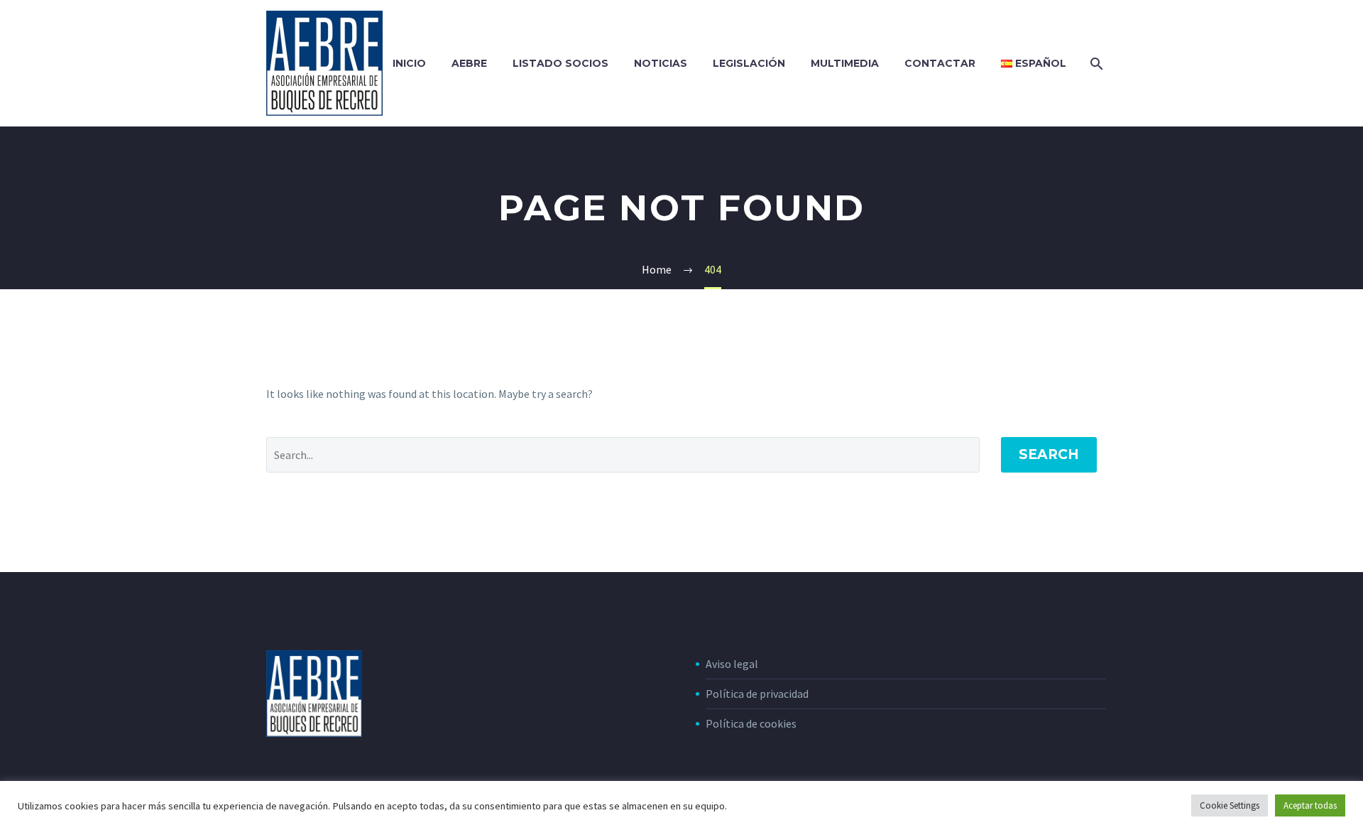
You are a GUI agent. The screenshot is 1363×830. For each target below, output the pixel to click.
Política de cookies (751, 723)
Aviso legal (732, 664)
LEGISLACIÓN (749, 63)
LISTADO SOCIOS (560, 63)
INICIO (409, 63)
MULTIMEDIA (845, 63)
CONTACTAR (939, 63)
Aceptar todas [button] (1310, 805)
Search (1049, 454)
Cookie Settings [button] (1229, 805)
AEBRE (469, 63)
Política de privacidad (757, 693)
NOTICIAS (660, 63)
